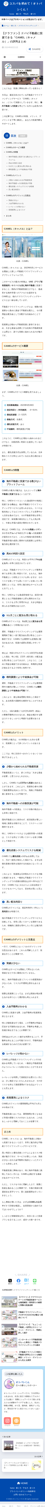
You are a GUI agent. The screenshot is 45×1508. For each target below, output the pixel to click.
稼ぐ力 (18, 14)
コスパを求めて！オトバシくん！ (25, 6)
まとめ (8, 216)
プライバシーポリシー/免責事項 (22, 1491)
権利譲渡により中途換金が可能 (20, 169)
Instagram (7, 1425)
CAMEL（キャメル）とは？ (17, 143)
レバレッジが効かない (17, 207)
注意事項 (21, 57)
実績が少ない (14, 200)
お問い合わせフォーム (23, 1495)
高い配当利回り (14, 189)
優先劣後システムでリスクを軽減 (21, 186)
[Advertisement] (22, 1247)
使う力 (33, 14)
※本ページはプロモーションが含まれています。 (22, 19)
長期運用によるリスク (17, 210)
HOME (24, 1483)
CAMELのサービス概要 (15, 147)
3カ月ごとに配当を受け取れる (20, 166)
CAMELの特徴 (12, 152)
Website (16, 1425)
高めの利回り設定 (15, 163)
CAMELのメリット (13, 175)
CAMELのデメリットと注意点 (18, 195)
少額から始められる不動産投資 (20, 180)
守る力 (25, 14)
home (11, 14)
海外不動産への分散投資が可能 (20, 183)
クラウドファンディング (23, 1290)
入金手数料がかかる (16, 203)
